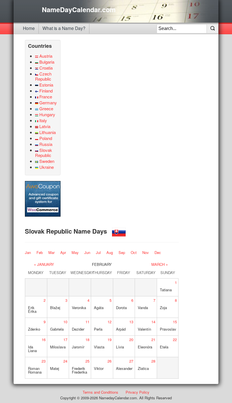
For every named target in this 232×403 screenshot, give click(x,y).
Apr (63, 252)
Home (29, 28)
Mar (51, 252)
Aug (109, 252)
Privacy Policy (137, 392)
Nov (145, 252)
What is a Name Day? (63, 28)
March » (159, 264)
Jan (28, 252)
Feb (39, 252)
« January (44, 264)
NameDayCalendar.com (79, 9)
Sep (122, 252)
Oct (134, 252)
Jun (87, 252)
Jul (98, 252)
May (75, 252)
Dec (157, 252)
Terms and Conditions (100, 392)
